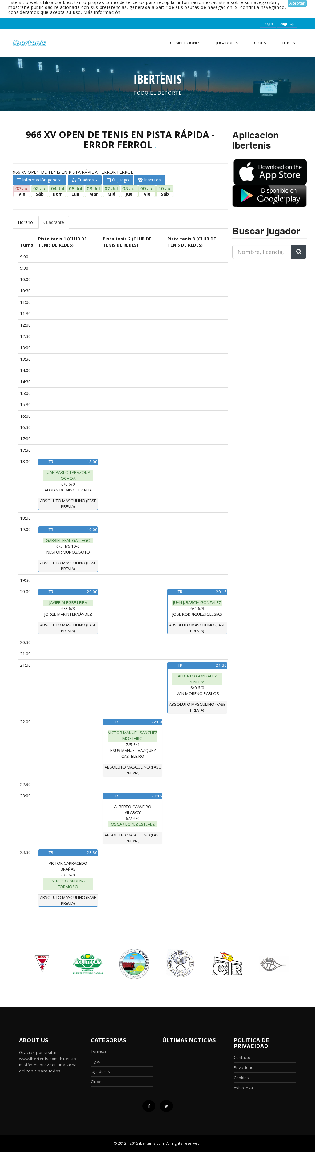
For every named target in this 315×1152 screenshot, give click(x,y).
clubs (260, 43)
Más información (102, 12)
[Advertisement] (270, 302)
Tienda (288, 43)
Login (268, 23)
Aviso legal (244, 1087)
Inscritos (152, 180)
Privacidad (243, 1067)
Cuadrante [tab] (53, 222)
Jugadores (227, 43)
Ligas (95, 1061)
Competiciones (185, 43)
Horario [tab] (25, 222)
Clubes (97, 1081)
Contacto (242, 1057)
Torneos (98, 1051)
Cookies (241, 1077)
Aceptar (297, 3)
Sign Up (287, 23)
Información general (41, 180)
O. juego (120, 180)
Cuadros (85, 180)
